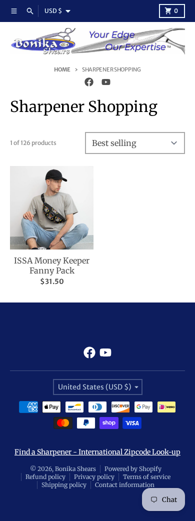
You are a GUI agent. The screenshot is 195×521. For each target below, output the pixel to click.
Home (62, 69)
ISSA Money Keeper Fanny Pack (52, 266)
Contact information (124, 484)
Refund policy (46, 476)
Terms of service (146, 476)
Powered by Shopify (133, 468)
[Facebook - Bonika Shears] (89, 82)
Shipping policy (64, 484)
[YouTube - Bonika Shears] (106, 82)
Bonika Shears (75, 468)
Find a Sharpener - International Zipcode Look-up (97, 452)
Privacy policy (94, 476)
